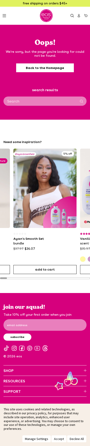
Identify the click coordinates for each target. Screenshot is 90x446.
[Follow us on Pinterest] (30, 348)
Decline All (77, 439)
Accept (59, 439)
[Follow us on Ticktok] (6, 348)
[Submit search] (81, 101)
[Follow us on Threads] (45, 348)
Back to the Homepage (45, 67)
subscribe (17, 337)
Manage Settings (36, 439)
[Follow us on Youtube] (37, 348)
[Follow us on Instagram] (14, 348)
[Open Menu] (4, 16)
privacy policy (36, 413)
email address (17, 325)
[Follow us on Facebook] (22, 348)
